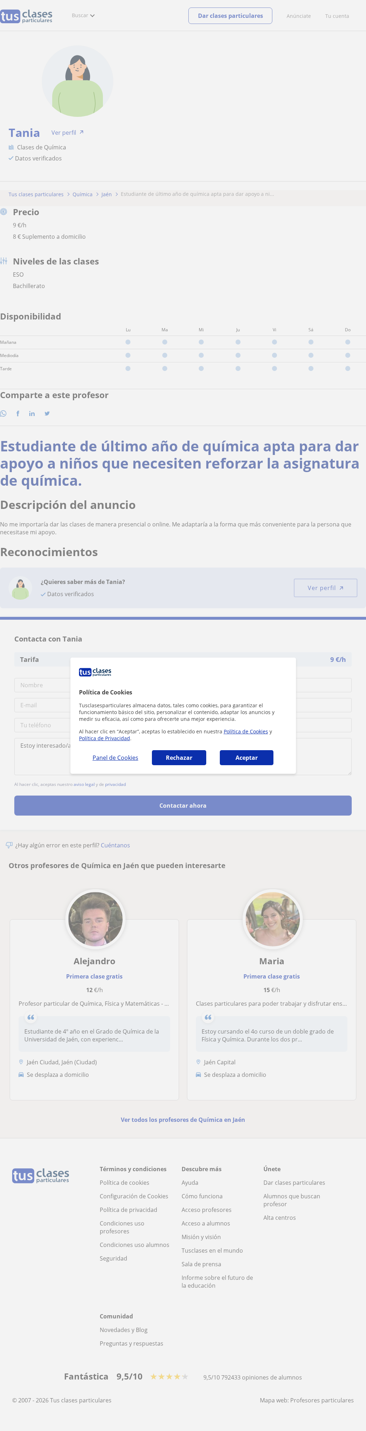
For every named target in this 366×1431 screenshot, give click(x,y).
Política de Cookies (246, 731)
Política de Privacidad (104, 738)
